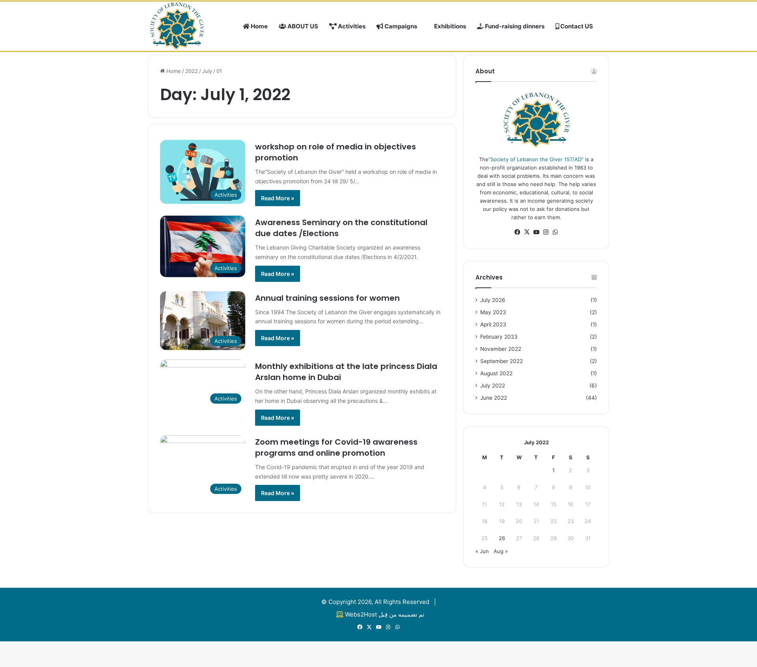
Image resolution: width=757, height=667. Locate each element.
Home (259, 26)
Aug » (501, 551)
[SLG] (176, 25)
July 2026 (492, 300)
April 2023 (493, 324)
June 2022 (493, 398)
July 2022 (492, 385)
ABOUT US (302, 26)
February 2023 (499, 337)
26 (502, 538)
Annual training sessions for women (327, 298)
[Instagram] (545, 232)
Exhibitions (449, 26)
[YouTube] (536, 232)
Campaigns (400, 26)
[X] (526, 232)
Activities (351, 26)
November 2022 (500, 349)
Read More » (277, 198)
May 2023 (493, 312)
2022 (191, 71)
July (207, 71)
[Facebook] (517, 232)
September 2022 (501, 361)
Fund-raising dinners (514, 26)
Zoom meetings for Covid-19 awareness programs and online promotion (336, 447)
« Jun (482, 551)
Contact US (576, 26)
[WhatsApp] (555, 232)
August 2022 (496, 373)
